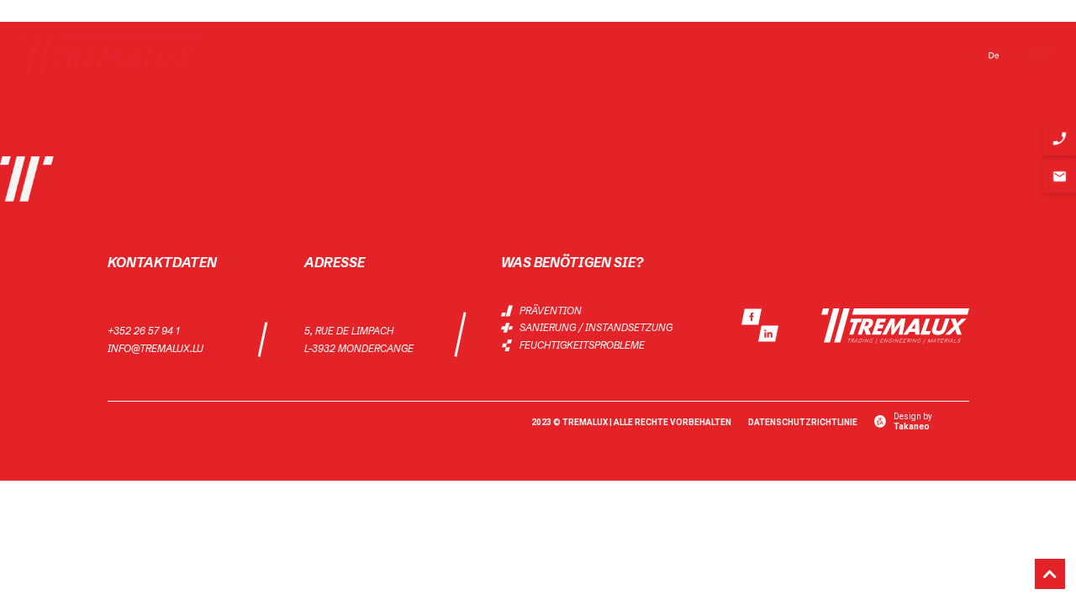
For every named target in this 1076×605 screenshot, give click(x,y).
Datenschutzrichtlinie (802, 422)
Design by (913, 421)
